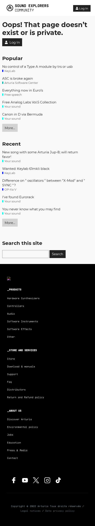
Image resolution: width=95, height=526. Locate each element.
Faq (9, 381)
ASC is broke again (17, 78)
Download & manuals (21, 366)
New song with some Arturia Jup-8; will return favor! (40, 154)
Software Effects (19, 329)
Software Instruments (22, 321)
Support (12, 374)
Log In (83, 8)
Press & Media (17, 450)
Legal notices (31, 510)
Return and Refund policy (25, 397)
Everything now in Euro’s (22, 90)
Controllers (15, 306)
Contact (12, 458)
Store (11, 358)
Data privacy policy (60, 510)
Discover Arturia (19, 419)
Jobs (10, 434)
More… (10, 128)
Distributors (16, 389)
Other (11, 336)
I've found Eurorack (18, 197)
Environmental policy (22, 427)
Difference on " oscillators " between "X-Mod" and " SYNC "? (43, 182)
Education (14, 442)
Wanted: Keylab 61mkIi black (25, 169)
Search (57, 254)
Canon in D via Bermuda (22, 114)
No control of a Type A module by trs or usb (37, 66)
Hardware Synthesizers (23, 298)
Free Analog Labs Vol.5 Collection (29, 102)
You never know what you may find (31, 209)
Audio (11, 313)
